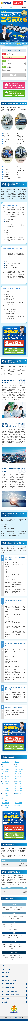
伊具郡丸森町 (5, 762)
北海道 (4, 907)
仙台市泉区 (5, 788)
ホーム (4, 965)
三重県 (15, 929)
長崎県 (15, 955)
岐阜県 (15, 927)
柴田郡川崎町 (18, 781)
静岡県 (21, 927)
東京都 (12, 918)
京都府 (10, 936)
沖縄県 (13, 959)
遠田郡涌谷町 (5, 795)
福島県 (18, 909)
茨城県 (4, 916)
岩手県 (15, 907)
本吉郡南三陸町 (6, 805)
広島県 (21, 944)
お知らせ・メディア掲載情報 (10, 980)
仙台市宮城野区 (6, 790)
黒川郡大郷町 (18, 774)
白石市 (4, 786)
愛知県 (10, 929)
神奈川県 (18, 918)
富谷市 (17, 795)
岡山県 (15, 944)
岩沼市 (4, 764)
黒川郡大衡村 (5, 776)
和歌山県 (15, 938)
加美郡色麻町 (18, 771)
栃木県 (10, 916)
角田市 (17, 766)
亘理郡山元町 (18, 805)
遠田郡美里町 (18, 793)
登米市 (4, 798)
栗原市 (4, 774)
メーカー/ (11, 54)
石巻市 (17, 762)
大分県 (7, 957)
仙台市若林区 (18, 790)
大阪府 (15, 936)
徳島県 (10, 946)
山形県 (13, 909)
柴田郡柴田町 (5, 783)
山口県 (4, 946)
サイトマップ (5, 976)
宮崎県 (12, 957)
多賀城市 (4, 793)
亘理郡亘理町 (5, 807)
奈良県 (9, 938)
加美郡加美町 (5, 771)
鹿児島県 (18, 957)
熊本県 (21, 955)
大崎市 (17, 764)
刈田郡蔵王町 (5, 769)
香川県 (15, 946)
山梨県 (4, 927)
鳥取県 (4, 944)
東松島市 (4, 800)
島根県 (10, 944)
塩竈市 (17, 778)
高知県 (13, 948)
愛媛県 (21, 946)
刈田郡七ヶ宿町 (19, 769)
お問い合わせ (5, 973)
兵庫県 (21, 936)
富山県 (10, 925)
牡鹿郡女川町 (5, 766)
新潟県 (4, 925)
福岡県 (4, 955)
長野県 (10, 927)
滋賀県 (4, 936)
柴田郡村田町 (18, 783)
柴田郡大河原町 (6, 781)
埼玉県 (21, 916)
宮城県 (21, 907)
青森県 (10, 907)
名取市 (17, 798)
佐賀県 (10, 955)
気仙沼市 (4, 778)
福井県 (21, 925)
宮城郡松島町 (5, 803)
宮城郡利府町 (18, 803)
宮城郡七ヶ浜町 (19, 800)
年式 (8, 60)
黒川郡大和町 (18, 776)
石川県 (15, 925)
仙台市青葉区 (18, 786)
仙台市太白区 (18, 788)
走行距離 (9, 67)
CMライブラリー (6, 969)
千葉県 (7, 918)
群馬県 (15, 916)
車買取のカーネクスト (16, 1017)
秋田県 (7, 909)
